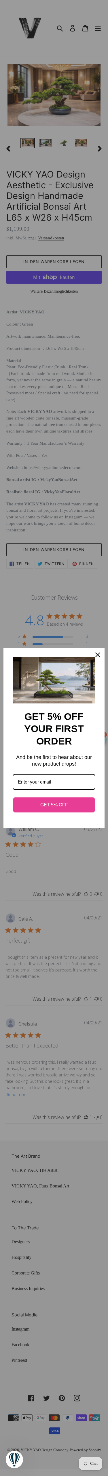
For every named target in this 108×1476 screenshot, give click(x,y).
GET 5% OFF (54, 804)
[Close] (98, 655)
